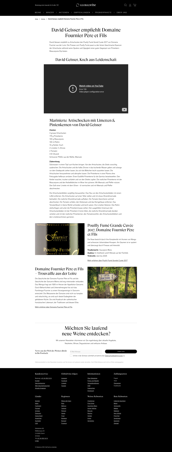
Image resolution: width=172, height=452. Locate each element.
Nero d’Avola (117, 413)
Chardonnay (90, 401)
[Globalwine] (86, 5)
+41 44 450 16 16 (46, 378)
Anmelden (121, 351)
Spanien (37, 401)
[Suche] (125, 5)
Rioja (62, 403)
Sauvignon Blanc (92, 406)
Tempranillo (117, 406)
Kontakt (37, 381)
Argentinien (38, 418)
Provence (64, 423)
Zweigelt (116, 423)
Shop (36, 19)
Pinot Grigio (90, 403)
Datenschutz (91, 388)
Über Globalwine (92, 378)
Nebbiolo (116, 411)
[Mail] (57, 5)
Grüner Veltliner (91, 408)
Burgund (63, 421)
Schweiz (37, 411)
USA (36, 423)
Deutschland (38, 416)
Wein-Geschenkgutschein (42, 386)
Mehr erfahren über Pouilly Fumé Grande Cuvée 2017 (107, 260)
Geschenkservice (40, 383)
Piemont (63, 411)
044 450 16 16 (49, 5)
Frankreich (38, 406)
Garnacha (116, 421)
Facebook (64, 381)
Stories (43, 19)
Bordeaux (64, 418)
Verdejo (89, 416)
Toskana (63, 408)
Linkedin (63, 383)
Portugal (37, 408)
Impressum (90, 391)
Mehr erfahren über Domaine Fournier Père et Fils (53, 307)
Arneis (89, 418)
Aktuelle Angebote (40, 388)
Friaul (62, 416)
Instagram (64, 378)
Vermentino (90, 421)
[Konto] (130, 5)
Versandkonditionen (93, 383)
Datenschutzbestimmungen (114, 356)
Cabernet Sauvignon (120, 401)
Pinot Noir (117, 416)
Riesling (89, 413)
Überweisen (117, 383)
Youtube (63, 386)
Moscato (89, 411)
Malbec (116, 408)
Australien (38, 421)
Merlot (115, 403)
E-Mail (37, 441)
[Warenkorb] (134, 5)
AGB (88, 386)
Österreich (38, 413)
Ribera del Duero (66, 401)
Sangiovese (117, 418)
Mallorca (63, 406)
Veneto (63, 413)
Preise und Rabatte (93, 381)
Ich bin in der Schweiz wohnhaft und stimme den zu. (99, 356)
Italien (36, 403)
